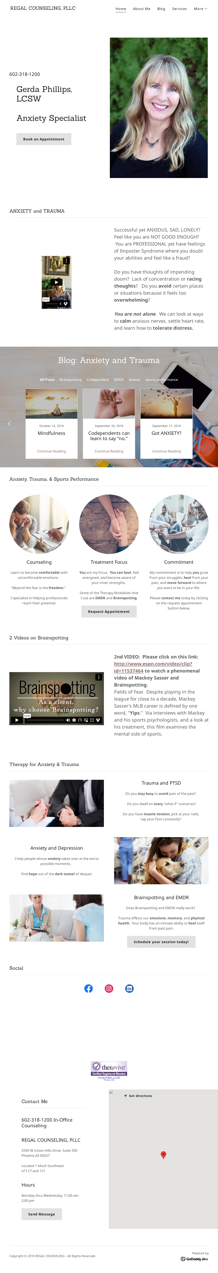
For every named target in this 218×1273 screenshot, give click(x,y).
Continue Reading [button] (51, 451)
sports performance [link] (161, 379)
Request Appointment (109, 611)
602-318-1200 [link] (24, 74)
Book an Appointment (44, 139)
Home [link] (121, 8)
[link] (43, 8)
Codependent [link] (98, 379)
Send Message (41, 1214)
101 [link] (42, 1170)
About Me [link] (142, 8)
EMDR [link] (119, 379)
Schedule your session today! (161, 942)
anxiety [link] (134, 379)
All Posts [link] (47, 379)
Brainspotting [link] (71, 379)
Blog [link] (161, 8)
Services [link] (179, 8)
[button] (201, 8)
